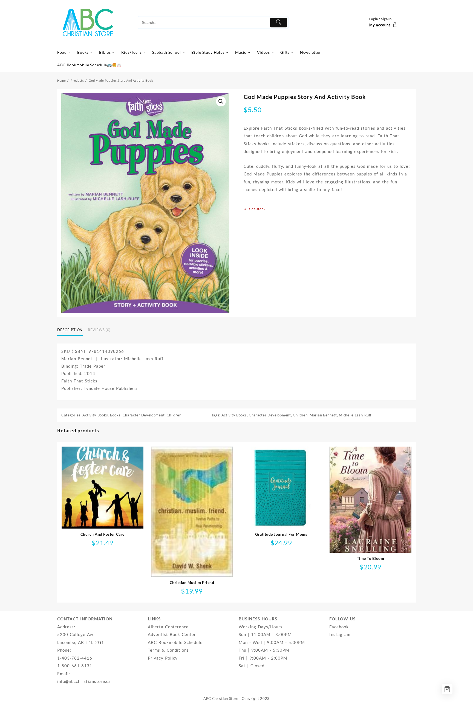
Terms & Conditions (168, 650)
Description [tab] (70, 330)
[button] (221, 101)
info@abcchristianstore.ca (84, 681)
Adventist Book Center (172, 634)
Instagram (339, 634)
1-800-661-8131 (74, 665)
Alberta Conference (168, 626)
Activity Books (95, 415)
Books (115, 415)
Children (174, 415)
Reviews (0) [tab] (99, 330)
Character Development (144, 415)
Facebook (339, 626)
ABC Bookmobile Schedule (175, 642)
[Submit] (278, 22)
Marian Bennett (323, 415)
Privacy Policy (163, 657)
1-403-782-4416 (74, 657)
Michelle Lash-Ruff (355, 415)
